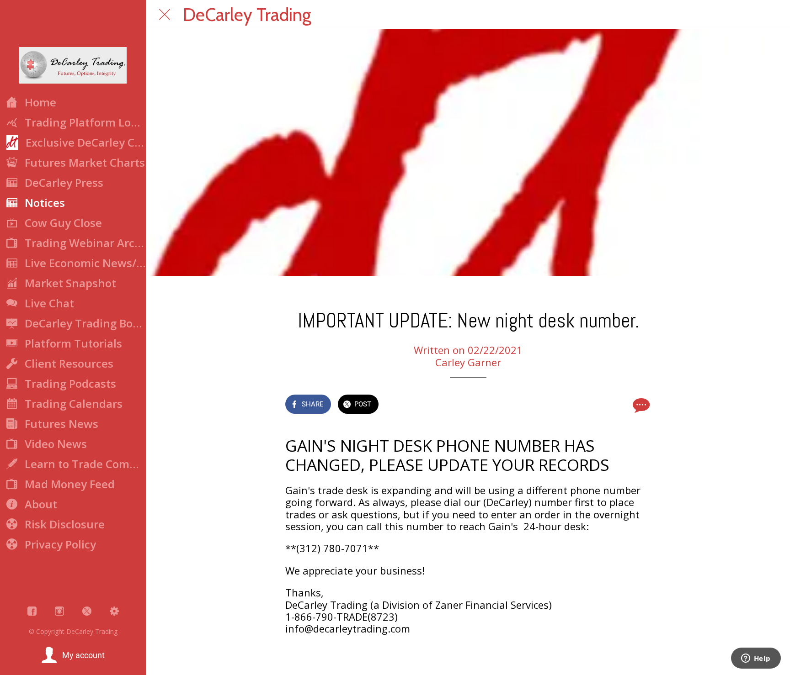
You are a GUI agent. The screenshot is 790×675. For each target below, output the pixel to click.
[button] (73, 655)
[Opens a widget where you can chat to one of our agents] (756, 659)
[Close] (164, 14)
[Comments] (640, 405)
